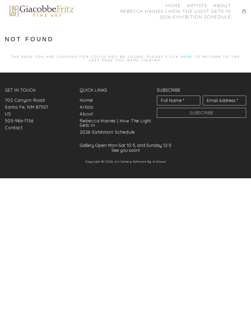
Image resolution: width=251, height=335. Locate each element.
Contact (14, 127)
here (187, 56)
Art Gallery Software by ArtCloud (140, 161)
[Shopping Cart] (244, 11)
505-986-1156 (19, 121)
